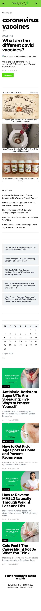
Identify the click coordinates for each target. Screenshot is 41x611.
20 (20, 341)
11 (10, 337)
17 (5, 341)
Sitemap (23, 587)
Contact (30, 587)
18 (10, 341)
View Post (8, 75)
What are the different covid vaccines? (18, 45)
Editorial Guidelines (14, 585)
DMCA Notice (28, 585)
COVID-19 (7, 36)
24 (5, 345)
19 (15, 341)
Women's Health (8, 441)
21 (26, 341)
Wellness (6, 387)
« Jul (4, 358)
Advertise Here (13, 587)
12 (15, 337)
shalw (4, 70)
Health (5, 540)
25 (10, 345)
